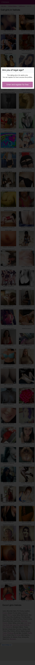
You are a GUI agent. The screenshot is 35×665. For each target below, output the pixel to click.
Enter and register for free (18, 85)
